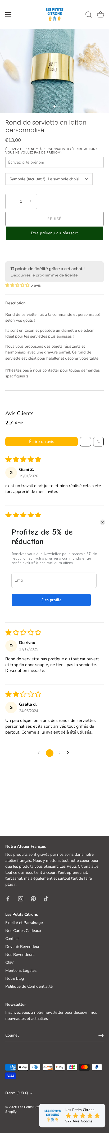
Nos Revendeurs (19, 954)
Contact (12, 938)
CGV (9, 962)
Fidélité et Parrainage (24, 922)
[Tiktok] (46, 898)
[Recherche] (88, 15)
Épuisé (54, 218)
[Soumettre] (101, 1035)
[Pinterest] (33, 898)
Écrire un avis (41, 442)
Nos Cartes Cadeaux (23, 930)
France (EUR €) (16, 1093)
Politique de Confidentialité (29, 986)
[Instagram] (20, 898)
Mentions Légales (21, 970)
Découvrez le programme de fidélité (44, 275)
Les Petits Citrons (31, 1107)
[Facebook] (8, 898)
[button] (54, 233)
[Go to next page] (69, 753)
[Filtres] (85, 441)
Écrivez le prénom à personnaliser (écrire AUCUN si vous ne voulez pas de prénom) (52, 151)
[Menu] (8, 14)
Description (15, 303)
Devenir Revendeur (22, 946)
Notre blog (14, 978)
